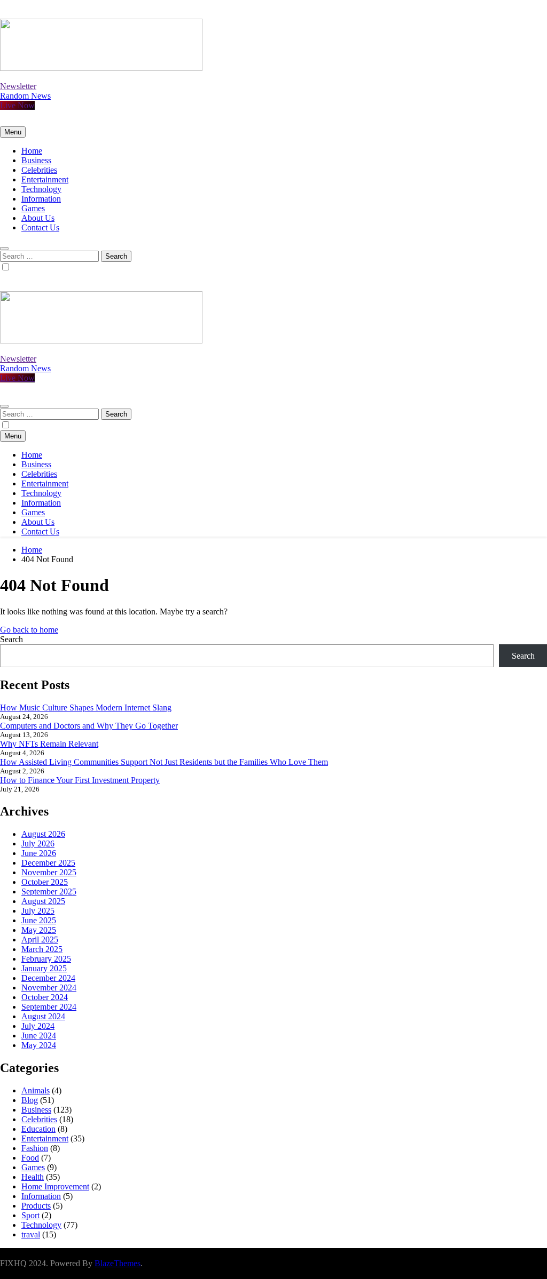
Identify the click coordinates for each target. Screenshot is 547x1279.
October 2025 (44, 881)
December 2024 (48, 977)
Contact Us (40, 227)
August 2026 (43, 833)
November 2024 (48, 987)
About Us (37, 217)
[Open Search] (4, 248)
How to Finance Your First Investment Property (80, 780)
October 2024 (44, 997)
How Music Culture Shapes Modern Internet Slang (85, 707)
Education (38, 1128)
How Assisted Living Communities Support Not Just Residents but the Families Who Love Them (164, 761)
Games (33, 208)
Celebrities (39, 169)
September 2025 (48, 891)
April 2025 (39, 939)
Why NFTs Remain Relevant (49, 743)
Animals (35, 1090)
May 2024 (38, 1045)
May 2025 (38, 929)
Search (11, 639)
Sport (30, 1215)
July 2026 (37, 843)
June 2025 (38, 920)
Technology (41, 189)
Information (41, 198)
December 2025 (48, 862)
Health (32, 1176)
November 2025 (48, 872)
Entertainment (44, 179)
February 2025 (46, 958)
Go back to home (29, 629)
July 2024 (37, 1025)
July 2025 (37, 910)
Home (31, 150)
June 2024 (38, 1035)
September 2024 (48, 1006)
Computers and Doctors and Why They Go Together (89, 725)
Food (30, 1157)
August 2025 (43, 901)
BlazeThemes (117, 1263)
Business (36, 160)
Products (36, 1205)
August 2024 (43, 1016)
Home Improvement (55, 1186)
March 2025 (41, 949)
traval (30, 1234)
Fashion (34, 1148)
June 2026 (38, 853)
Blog (29, 1100)
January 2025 (44, 968)
